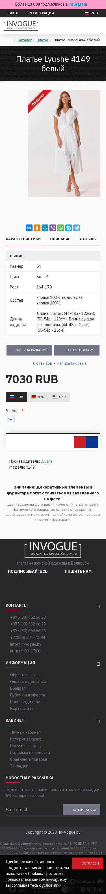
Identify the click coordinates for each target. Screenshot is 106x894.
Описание (60, 239)
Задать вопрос (79, 350)
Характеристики (23, 239)
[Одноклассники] (37, 227)
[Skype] (68, 227)
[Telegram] (76, 227)
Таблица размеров (32, 350)
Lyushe (47, 461)
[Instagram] (14, 587)
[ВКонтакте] (29, 227)
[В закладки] (80, 442)
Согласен (90, 863)
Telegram (78, 4)
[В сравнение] (92, 442)
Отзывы (88, 239)
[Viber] (52, 227)
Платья (43, 40)
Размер (13, 410)
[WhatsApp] (60, 227)
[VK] (42, 587)
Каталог (25, 40)
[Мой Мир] (45, 227)
